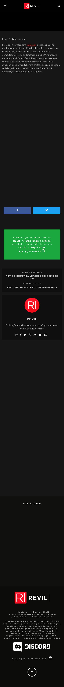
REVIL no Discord (43, 617)
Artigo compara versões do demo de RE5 (32, 277)
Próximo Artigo (32, 284)
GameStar (31, 45)
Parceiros (20, 617)
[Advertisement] (32, 103)
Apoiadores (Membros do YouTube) (34, 614)
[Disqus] (32, 380)
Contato (22, 612)
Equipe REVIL (41, 612)
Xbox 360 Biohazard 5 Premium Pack (32, 287)
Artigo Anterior (32, 272)
